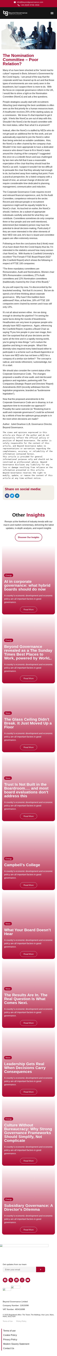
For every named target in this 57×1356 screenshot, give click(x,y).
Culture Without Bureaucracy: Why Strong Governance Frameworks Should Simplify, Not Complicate (28, 1133)
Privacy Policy (10, 1339)
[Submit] (40, 1269)
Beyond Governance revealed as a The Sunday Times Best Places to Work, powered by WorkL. (28, 652)
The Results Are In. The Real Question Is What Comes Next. (25, 999)
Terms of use (9, 1331)
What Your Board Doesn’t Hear (27, 932)
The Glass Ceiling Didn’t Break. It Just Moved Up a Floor (28, 723)
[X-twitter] (10, 1280)
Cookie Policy (10, 1335)
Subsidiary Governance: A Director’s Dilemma (28, 1207)
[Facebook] (5, 1280)
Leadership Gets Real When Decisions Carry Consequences (25, 1068)
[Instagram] (22, 1280)
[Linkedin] (16, 1280)
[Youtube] (27, 1280)
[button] (52, 13)
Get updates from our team (15, 1264)
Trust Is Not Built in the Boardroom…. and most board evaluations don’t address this (26, 790)
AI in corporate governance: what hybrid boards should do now (27, 585)
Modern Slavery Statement (16, 1344)
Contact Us (8, 1348)
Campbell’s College (22, 865)
